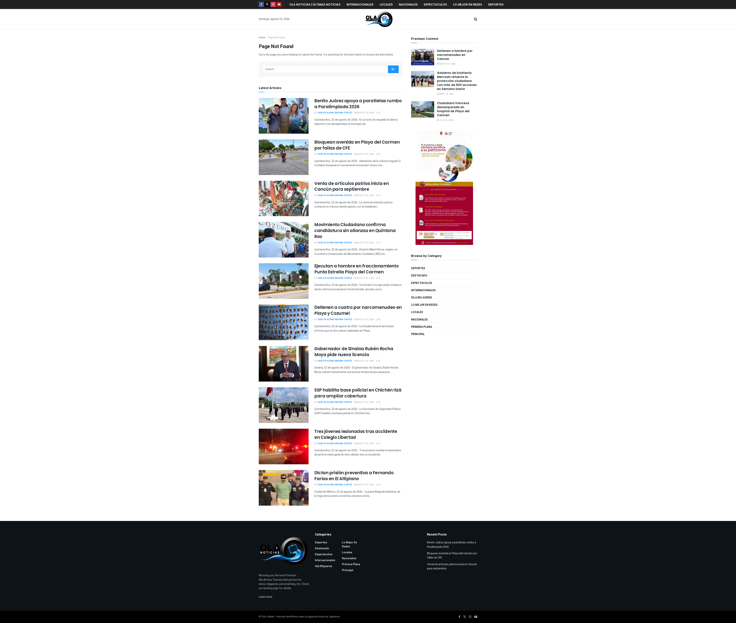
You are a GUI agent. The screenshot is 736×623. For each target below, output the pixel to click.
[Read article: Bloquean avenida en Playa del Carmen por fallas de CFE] (284, 157)
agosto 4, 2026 (447, 63)
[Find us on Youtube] (279, 4)
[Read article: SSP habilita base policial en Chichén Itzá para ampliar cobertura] (284, 405)
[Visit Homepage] (379, 19)
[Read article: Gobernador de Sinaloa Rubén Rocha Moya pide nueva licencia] (284, 364)
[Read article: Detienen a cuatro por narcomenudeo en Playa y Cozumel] (284, 322)
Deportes (496, 4)
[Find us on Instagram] (273, 4)
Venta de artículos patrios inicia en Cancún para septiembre (351, 186)
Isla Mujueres (421, 298)
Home (262, 37)
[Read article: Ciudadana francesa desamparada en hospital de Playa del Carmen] (422, 109)
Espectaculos (435, 4)
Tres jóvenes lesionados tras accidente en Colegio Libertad (355, 434)
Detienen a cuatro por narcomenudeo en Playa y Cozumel (358, 310)
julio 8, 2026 (446, 120)
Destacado (419, 276)
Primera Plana (421, 327)
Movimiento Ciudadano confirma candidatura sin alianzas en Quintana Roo (355, 231)
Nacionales (408, 4)
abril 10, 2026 (446, 94)
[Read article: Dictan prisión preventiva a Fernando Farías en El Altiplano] (284, 488)
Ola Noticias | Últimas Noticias (314, 4)
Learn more (265, 597)
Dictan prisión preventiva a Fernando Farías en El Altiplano (353, 476)
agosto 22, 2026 (365, 112)
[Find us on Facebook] (261, 4)
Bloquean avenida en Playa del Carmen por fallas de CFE (357, 145)
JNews (270, 616)
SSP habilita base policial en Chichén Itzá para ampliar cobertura (358, 393)
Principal (418, 334)
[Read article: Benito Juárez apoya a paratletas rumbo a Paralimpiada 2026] (284, 116)
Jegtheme (334, 616)
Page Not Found (276, 37)
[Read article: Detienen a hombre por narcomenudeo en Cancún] (422, 57)
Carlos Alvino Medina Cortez (335, 112)
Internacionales (360, 4)
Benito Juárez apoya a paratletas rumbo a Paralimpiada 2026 (358, 104)
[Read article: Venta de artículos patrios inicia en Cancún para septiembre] (284, 198)
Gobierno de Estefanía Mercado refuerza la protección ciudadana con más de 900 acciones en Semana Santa (457, 81)
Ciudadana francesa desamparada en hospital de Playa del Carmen (453, 109)
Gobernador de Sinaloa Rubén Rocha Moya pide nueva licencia (353, 352)
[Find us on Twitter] (267, 4)
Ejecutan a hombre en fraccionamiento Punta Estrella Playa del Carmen (356, 269)
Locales (386, 4)
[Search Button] (475, 19)
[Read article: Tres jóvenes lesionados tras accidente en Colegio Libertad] (284, 446)
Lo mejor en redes (467, 4)
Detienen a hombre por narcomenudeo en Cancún (454, 55)
